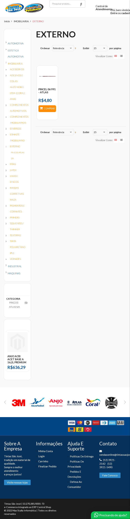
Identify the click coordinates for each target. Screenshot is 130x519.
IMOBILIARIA (21, 21)
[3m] (18, 402)
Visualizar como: (104, 56)
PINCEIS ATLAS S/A (14, 304)
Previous (5, 402)
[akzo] (37, 402)
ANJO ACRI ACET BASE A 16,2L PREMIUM (16, 359)
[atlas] (74, 402)
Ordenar (45, 48)
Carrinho (43, 461)
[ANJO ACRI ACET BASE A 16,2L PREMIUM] (17, 342)
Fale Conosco (110, 475)
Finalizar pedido (47, 466)
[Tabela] (115, 56)
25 (95, 48)
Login (41, 456)
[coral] (92, 402)
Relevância (58, 48)
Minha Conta (45, 451)
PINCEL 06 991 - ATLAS (47, 91)
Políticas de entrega (81, 456)
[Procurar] (81, 4)
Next (125, 402)
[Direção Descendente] (75, 48)
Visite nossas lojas (17, 482)
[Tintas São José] (24, 7)
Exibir (86, 48)
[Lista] (121, 56)
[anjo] (55, 402)
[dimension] (111, 402)
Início (7, 21)
